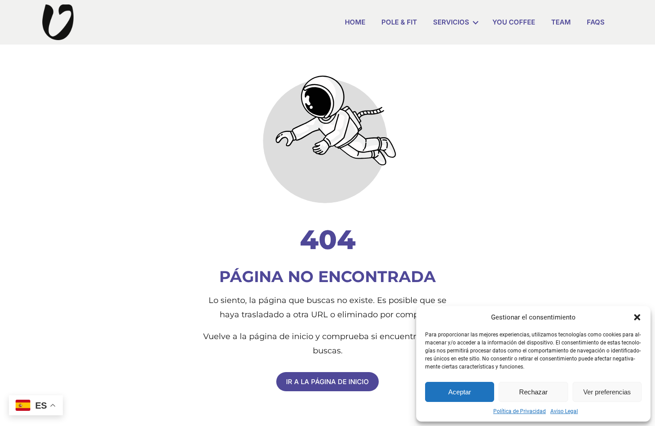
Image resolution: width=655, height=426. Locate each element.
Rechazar (533, 392)
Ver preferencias (607, 392)
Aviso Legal (564, 411)
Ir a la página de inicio (327, 381)
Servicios (451, 22)
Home (355, 22)
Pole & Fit (399, 22)
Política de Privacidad (519, 411)
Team (561, 22)
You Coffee (513, 22)
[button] (637, 317)
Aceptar (459, 392)
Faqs (596, 22)
